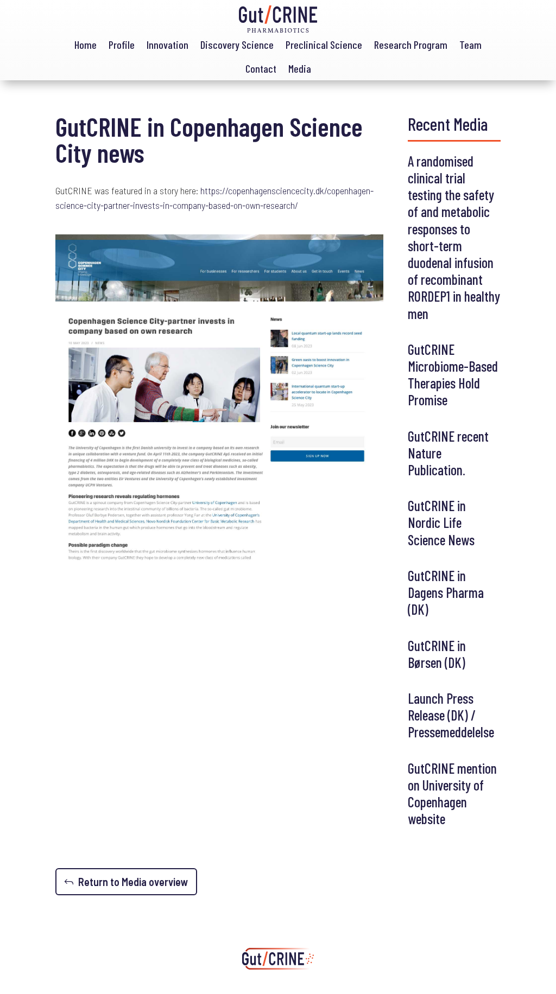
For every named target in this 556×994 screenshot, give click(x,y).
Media (299, 68)
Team (470, 44)
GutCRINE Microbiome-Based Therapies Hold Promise (453, 375)
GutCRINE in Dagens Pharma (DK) (446, 592)
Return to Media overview (133, 881)
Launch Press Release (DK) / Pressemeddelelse (451, 715)
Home (85, 44)
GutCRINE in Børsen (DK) (437, 654)
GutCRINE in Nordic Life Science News (441, 522)
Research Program (410, 44)
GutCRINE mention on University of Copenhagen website (452, 793)
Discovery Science (237, 44)
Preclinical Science (324, 44)
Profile (122, 44)
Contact (260, 68)
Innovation (167, 44)
